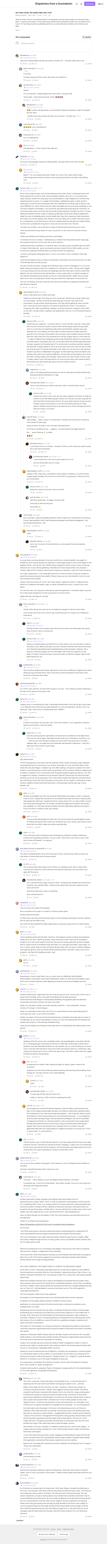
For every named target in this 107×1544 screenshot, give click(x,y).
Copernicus (34, 369)
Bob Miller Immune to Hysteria (31, 848)
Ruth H (29, 623)
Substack (43, 1540)
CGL (24, 1139)
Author (26, 71)
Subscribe (90, 4)
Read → (18, 30)
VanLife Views (28, 85)
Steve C (22, 699)
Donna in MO (25, 188)
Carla (25, 832)
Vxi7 (25, 145)
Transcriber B (28, 135)
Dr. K (25, 864)
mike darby (24, 555)
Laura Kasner (28, 124)
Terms (59, 1529)
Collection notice (68, 1529)
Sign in (100, 4)
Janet (25, 793)
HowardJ (23, 902)
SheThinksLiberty (26, 683)
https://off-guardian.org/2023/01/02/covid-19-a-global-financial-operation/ (47, 1224)
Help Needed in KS (30, 292)
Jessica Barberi (25, 1483)
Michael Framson (36, 443)
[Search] (77, 4)
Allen (22, 1194)
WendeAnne (24, 55)
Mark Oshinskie (21, 15)
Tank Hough (27, 515)
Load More (19, 1520)
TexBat (22, 156)
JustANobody (28, 665)
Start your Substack (48, 1534)
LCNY (22, 989)
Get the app (64, 1534)
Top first (88, 37)
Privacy (53, 1529)
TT (24, 169)
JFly (24, 1036)
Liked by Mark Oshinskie (29, 58)
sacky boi (23, 754)
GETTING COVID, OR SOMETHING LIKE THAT (33, 13)
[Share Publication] (81, 4)
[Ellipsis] (90, 55)
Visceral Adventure (27, 1465)
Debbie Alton (24, 1158)
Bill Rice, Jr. (27, 1378)
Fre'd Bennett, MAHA (37, 383)
